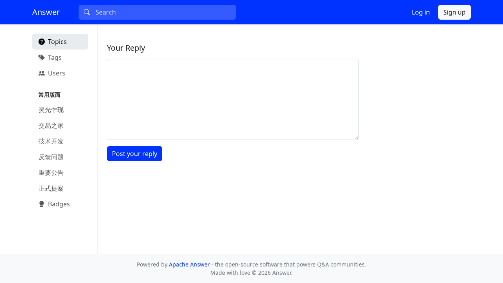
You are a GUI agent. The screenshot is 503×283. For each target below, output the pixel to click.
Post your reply (134, 153)
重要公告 (51, 172)
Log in (421, 12)
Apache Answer (190, 264)
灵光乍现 (51, 109)
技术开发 (51, 141)
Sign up (454, 12)
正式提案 (51, 188)
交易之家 (51, 125)
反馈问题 (51, 157)
